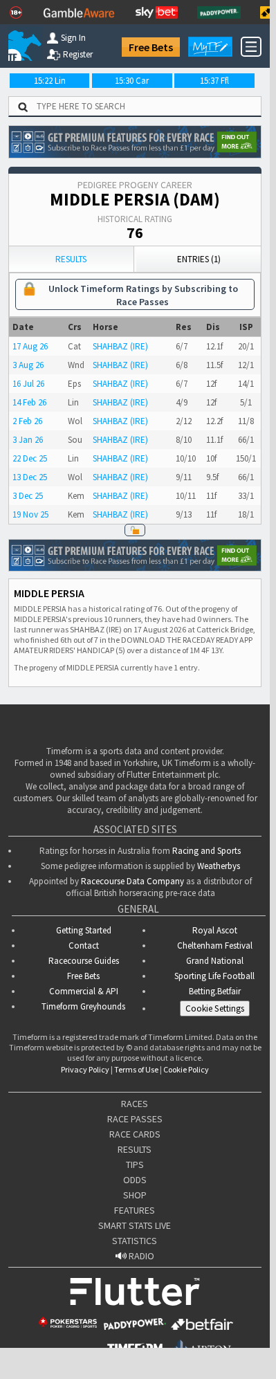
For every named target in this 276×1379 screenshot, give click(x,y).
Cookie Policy (186, 1069)
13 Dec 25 (29, 477)
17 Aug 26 (30, 346)
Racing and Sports (206, 851)
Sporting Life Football (214, 976)
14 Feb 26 (29, 402)
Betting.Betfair (215, 991)
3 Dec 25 (27, 496)
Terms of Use (136, 1069)
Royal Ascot (214, 930)
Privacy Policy (85, 1069)
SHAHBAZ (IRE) (120, 346)
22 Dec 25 (29, 458)
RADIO (140, 1256)
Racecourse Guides (83, 961)
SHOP (135, 1195)
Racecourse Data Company (132, 881)
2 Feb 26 (27, 421)
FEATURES (134, 1210)
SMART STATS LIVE (134, 1225)
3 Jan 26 (27, 440)
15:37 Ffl (214, 80)
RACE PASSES (135, 1119)
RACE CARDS (134, 1134)
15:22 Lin (50, 80)
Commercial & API (83, 991)
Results (70, 259)
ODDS (135, 1179)
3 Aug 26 (28, 365)
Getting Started (83, 930)
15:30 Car (132, 80)
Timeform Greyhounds (83, 1006)
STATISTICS (134, 1240)
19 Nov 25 (30, 514)
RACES (134, 1103)
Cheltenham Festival (214, 945)
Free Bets (151, 47)
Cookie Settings (214, 1008)
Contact (83, 945)
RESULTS (134, 1149)
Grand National (214, 961)
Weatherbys (218, 866)
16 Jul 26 (28, 384)
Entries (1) (199, 259)
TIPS (135, 1164)
